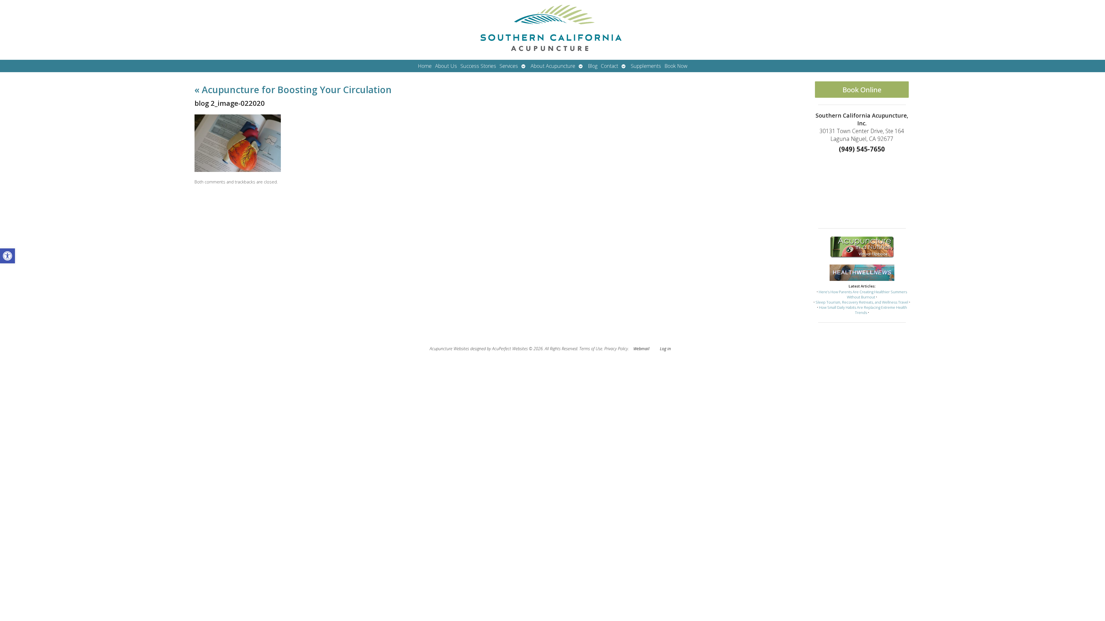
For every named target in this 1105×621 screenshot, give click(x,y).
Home (425, 65)
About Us (446, 65)
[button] (7, 255)
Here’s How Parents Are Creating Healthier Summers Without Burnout (863, 294)
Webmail (641, 348)
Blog (592, 65)
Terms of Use (590, 348)
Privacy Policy (616, 348)
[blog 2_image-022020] (238, 170)
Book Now (675, 65)
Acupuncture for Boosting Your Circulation (293, 89)
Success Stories (478, 65)
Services (509, 65)
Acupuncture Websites (449, 348)
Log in (665, 348)
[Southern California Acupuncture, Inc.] (552, 30)
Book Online (862, 89)
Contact (609, 65)
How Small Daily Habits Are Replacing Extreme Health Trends (863, 310)
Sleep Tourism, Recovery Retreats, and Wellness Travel (862, 302)
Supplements (646, 65)
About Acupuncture (553, 65)
